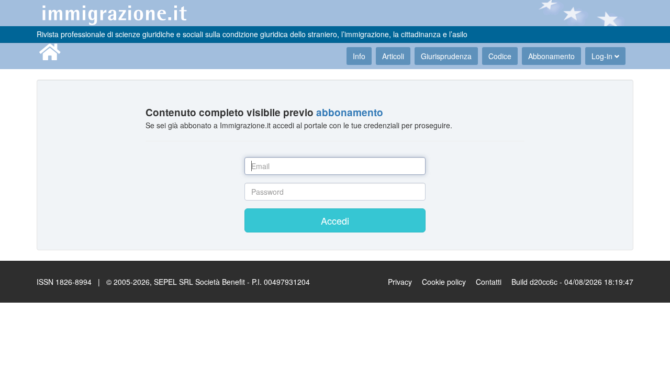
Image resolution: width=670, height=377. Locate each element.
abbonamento (349, 112)
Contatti (488, 281)
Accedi (335, 220)
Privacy (400, 281)
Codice (499, 56)
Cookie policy (444, 281)
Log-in (603, 56)
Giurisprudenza (446, 56)
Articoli (393, 56)
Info (359, 56)
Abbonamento (551, 56)
